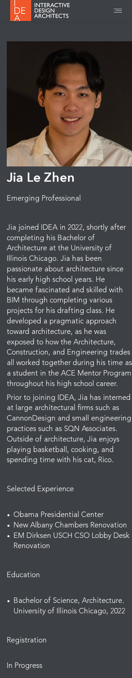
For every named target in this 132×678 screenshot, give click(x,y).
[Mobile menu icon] (118, 11)
